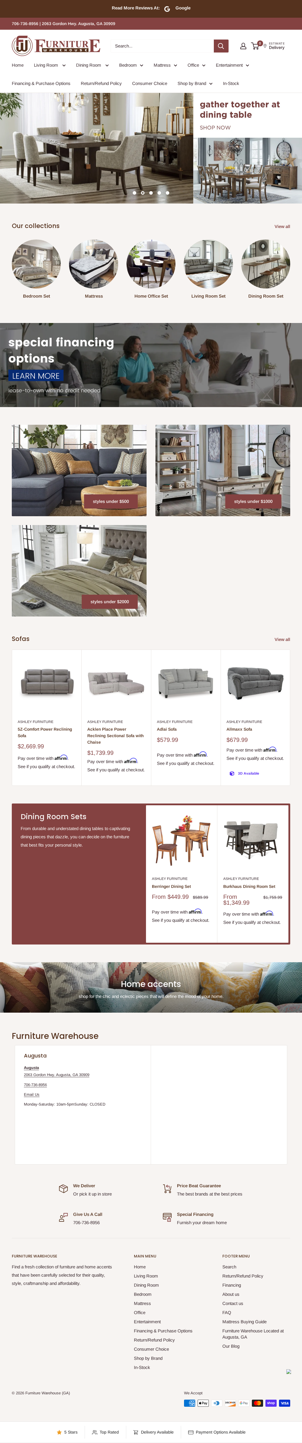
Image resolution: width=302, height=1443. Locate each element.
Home (18, 65)
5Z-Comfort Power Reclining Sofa (45, 732)
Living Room (46, 65)
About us (230, 1294)
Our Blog (230, 1346)
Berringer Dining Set (171, 886)
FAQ (226, 1312)
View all (283, 226)
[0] (255, 46)
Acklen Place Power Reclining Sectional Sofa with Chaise (115, 735)
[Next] (290, 267)
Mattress (162, 65)
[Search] (221, 46)
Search (229, 1266)
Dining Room (89, 65)
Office (193, 65)
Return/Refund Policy (101, 83)
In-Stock (231, 83)
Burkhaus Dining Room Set (249, 886)
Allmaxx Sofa (239, 729)
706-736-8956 (35, 1085)
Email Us (32, 1094)
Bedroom (128, 65)
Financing (231, 1285)
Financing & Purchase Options (41, 83)
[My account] (243, 46)
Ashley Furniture (35, 722)
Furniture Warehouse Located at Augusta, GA (253, 1333)
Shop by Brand (192, 83)
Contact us (232, 1303)
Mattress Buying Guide (244, 1321)
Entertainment (229, 65)
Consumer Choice (149, 83)
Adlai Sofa (167, 729)
